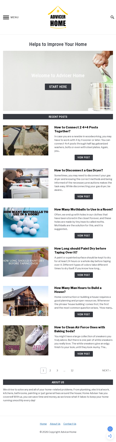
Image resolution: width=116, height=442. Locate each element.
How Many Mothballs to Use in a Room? (83, 209)
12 (73, 370)
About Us (55, 423)
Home (43, 423)
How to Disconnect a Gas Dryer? (78, 170)
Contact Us (69, 423)
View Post (83, 157)
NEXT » (106, 370)
